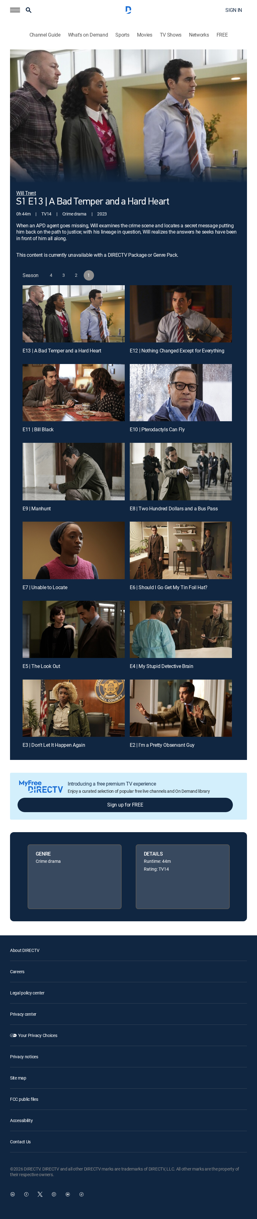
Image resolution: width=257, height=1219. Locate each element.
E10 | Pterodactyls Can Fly (157, 429)
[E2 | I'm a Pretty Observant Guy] (181, 708)
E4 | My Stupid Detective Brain (161, 666)
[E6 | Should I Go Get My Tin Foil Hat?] (181, 550)
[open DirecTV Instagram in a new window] (53, 1194)
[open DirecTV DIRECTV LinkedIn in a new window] (12, 1194)
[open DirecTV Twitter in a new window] (40, 1194)
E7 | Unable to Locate (45, 587)
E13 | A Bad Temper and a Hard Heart (62, 350)
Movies (144, 35)
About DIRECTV (24, 950)
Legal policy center (27, 993)
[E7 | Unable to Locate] (74, 550)
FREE (222, 35)
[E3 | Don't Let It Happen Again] (74, 708)
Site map (18, 1078)
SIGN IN (233, 10)
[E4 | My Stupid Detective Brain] (181, 629)
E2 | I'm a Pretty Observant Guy (162, 744)
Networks (199, 35)
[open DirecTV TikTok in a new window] (81, 1194)
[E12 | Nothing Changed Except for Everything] (181, 313)
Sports (122, 35)
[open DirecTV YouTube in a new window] (67, 1194)
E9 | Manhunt (37, 508)
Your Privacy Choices (37, 1035)
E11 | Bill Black (38, 429)
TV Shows (170, 35)
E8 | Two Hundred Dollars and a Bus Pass (174, 508)
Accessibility (21, 1120)
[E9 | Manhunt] (74, 471)
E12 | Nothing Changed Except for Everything (177, 350)
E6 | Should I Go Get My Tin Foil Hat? (168, 587)
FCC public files (24, 1099)
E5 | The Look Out (41, 666)
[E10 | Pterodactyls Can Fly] (181, 392)
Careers (17, 971)
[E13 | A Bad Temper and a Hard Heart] (74, 313)
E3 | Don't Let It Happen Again (54, 744)
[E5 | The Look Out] (74, 629)
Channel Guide (44, 35)
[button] (15, 10)
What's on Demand (88, 35)
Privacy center (23, 1014)
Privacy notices (24, 1057)
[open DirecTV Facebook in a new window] (26, 1194)
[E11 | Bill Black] (74, 392)
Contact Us (20, 1142)
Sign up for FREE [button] (125, 804)
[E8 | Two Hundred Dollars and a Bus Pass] (181, 471)
